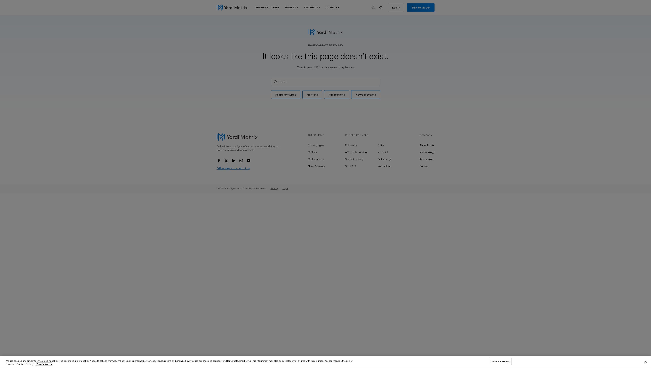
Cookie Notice (44, 364)
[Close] (645, 361)
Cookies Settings (500, 361)
